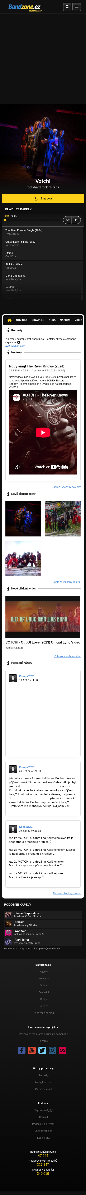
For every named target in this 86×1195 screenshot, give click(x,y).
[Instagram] (52, 1050)
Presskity (43, 1075)
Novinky (22, 320)
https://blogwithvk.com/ (24, 742)
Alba (52, 320)
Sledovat (46, 198)
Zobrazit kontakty (15, 345)
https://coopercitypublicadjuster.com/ (33, 715)
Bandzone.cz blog (43, 1013)
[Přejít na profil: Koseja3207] (13, 678)
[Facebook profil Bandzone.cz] (21, 1050)
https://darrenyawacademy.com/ (30, 711)
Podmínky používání (43, 1124)
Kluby (43, 999)
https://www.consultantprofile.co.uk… (33, 750)
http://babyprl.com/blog (24, 699)
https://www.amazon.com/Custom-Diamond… (39, 703)
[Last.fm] (62, 1050)
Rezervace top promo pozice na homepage (43, 1034)
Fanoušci (43, 992)
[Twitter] (42, 1050)
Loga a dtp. (43, 1137)
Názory (65, 320)
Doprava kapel (43, 1089)
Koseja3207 (26, 676)
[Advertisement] (43, 59)
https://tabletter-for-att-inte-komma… (33, 734)
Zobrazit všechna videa (67, 656)
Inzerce (43, 1041)
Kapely (44, 971)
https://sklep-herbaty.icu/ (25, 691)
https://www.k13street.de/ (25, 695)
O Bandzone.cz (43, 1130)
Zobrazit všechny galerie (67, 581)
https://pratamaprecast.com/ (27, 707)
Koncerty (44, 978)
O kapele (38, 320)
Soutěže (43, 1006)
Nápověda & (43, 1110)
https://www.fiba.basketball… (40, 786)
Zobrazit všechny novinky (66, 487)
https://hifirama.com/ (22, 687)
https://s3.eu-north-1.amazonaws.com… (35, 730)
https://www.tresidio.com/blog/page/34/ (34, 726)
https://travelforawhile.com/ (26, 719)
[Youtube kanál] (32, 1050)
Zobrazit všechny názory (67, 893)
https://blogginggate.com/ (25, 746)
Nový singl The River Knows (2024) (36, 366)
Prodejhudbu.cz (44, 1082)
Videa (43, 985)
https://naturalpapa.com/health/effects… (35, 722)
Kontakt (43, 1117)
